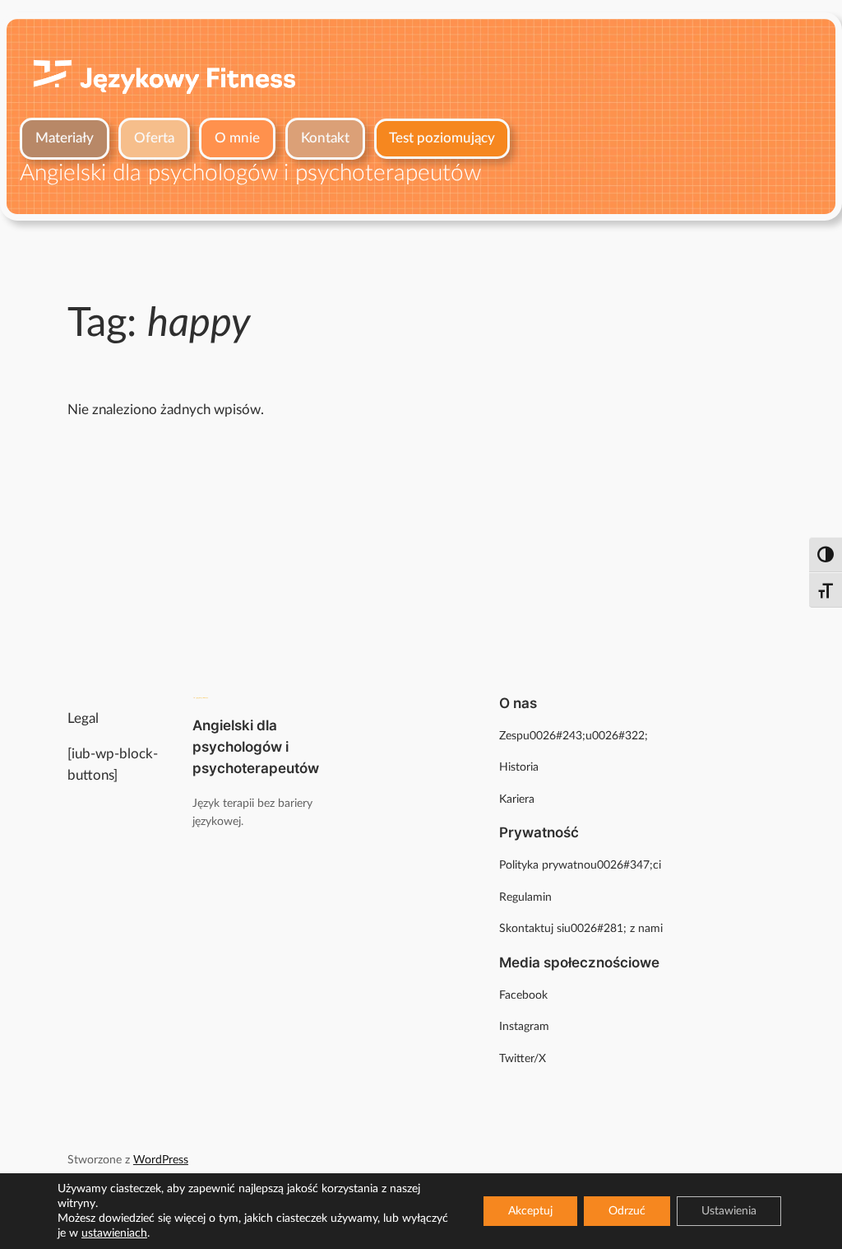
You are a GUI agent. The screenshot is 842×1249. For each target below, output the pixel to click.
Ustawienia (728, 1211)
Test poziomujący (442, 138)
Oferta (154, 138)
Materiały (64, 138)
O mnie (237, 138)
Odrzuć (626, 1211)
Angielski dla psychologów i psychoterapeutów (255, 746)
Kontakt (325, 138)
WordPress (160, 1159)
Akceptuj (530, 1211)
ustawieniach (114, 1233)
